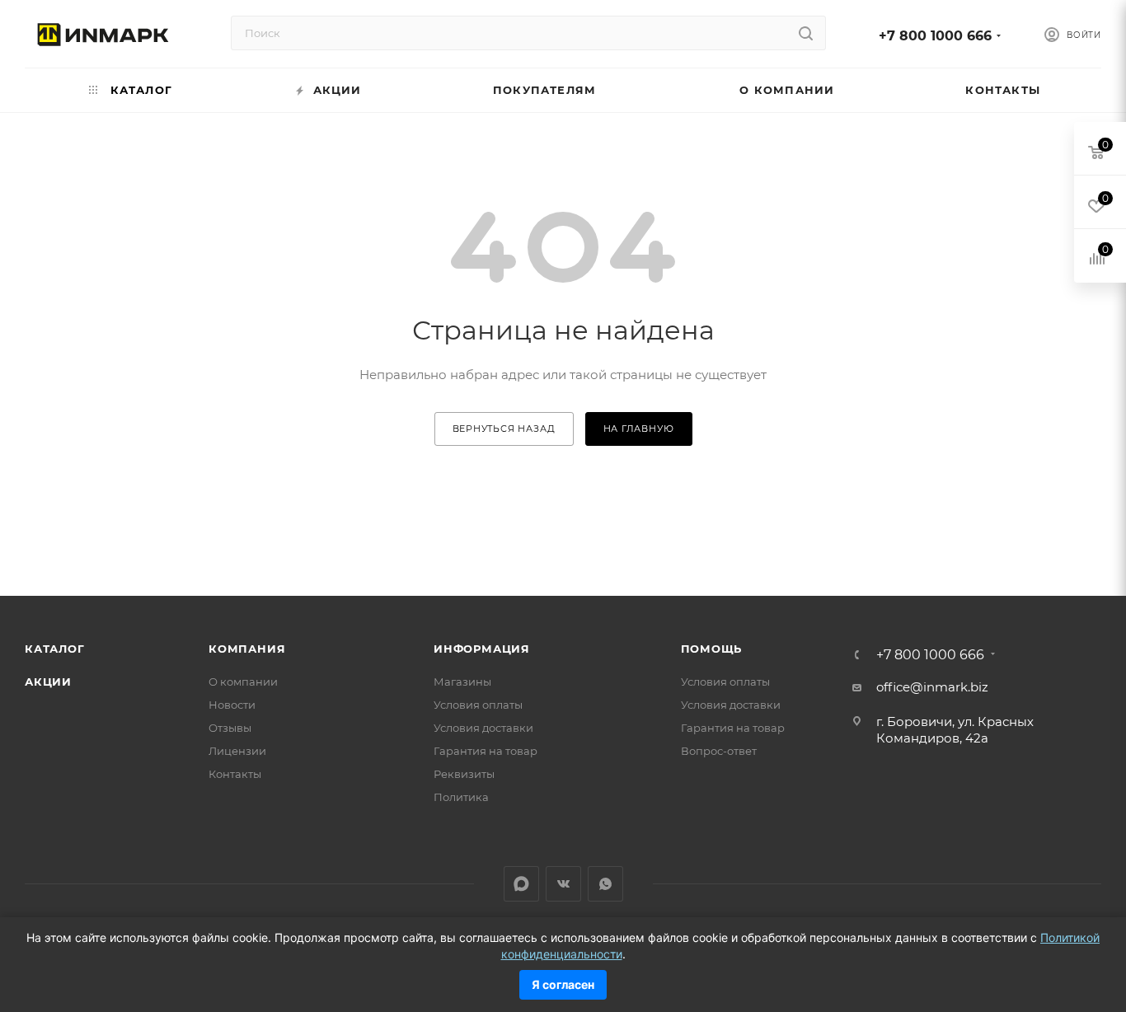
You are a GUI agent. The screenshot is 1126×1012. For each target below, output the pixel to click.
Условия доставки (483, 727)
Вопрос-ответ (719, 750)
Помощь (712, 648)
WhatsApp (605, 884)
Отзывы (230, 727)
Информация (482, 648)
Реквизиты (464, 773)
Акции (48, 681)
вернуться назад (504, 428)
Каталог (55, 648)
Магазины (462, 681)
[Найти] (806, 33)
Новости (232, 704)
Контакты (235, 773)
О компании (243, 681)
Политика (461, 797)
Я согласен (563, 984)
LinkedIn (521, 884)
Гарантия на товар (485, 750)
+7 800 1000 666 (935, 36)
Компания (247, 648)
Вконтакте (563, 884)
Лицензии (237, 750)
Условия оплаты (478, 704)
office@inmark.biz (932, 687)
